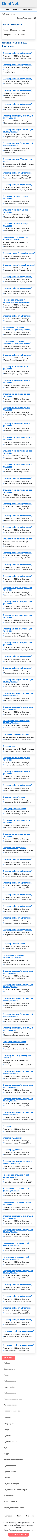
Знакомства (28, 9)
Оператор (7, 1126)
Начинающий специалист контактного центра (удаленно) (17, 301)
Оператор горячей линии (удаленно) (19, 253)
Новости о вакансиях (12, 1411)
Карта (6, 1530)
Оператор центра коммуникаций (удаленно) (17, 589)
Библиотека (9, 1496)
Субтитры (8, 1436)
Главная (6, 9)
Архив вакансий (10, 1405)
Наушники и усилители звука (15, 1490)
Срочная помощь (18, 1534)
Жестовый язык (10, 1502)
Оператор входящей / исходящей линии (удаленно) (18, 117)
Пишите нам (7, 1516)
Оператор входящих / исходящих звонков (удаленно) (17, 1162)
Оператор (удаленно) (12, 1138)
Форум (6, 1454)
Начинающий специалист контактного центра (14, 956)
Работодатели (10, 1381)
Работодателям (10, 1393)
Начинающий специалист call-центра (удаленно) (16, 722)
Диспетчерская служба (13, 1460)
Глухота (7, 1478)
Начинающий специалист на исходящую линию (15, 238)
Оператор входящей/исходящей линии (17, 160)
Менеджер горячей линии (14, 809)
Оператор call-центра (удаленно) (17, 53)
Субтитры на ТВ (10, 1442)
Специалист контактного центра (17, 539)
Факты (19, 1516)
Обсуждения (9, 1424)
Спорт (6, 1430)
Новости (7, 1418)
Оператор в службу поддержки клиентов (17, 1056)
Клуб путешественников (14, 1508)
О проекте (30, 1516)
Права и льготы (10, 1472)
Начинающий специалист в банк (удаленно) (17, 1203)
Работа (16, 9)
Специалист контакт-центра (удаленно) (15, 197)
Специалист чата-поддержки (16, 734)
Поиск (6, 1375)
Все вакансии (9, 1369)
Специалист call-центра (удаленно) (18, 1331)
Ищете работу (10, 1387)
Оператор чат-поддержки (14, 848)
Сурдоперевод (10, 1466)
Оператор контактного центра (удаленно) (16, 368)
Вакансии (8, 1358)
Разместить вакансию (13, 1399)
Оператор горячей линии (14, 797)
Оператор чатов (10, 746)
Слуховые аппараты (12, 1484)
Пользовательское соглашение (21, 1530)
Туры (6, 1448)
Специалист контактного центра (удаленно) (17, 438)
